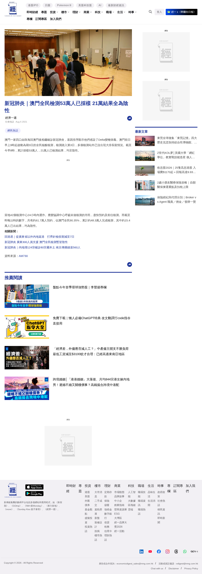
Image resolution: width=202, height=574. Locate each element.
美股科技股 (85, 5)
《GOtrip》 (16, 506)
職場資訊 (142, 502)
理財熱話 (108, 537)
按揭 (97, 531)
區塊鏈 (132, 505)
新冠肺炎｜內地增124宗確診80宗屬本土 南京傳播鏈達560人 (42, 247)
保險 (106, 500)
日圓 (47, 5)
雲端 (130, 509)
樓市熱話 (98, 537)
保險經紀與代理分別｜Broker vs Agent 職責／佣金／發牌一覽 (176, 199)
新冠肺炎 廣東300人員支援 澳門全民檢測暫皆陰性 (36, 242)
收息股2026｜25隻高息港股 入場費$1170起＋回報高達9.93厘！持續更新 (176, 170)
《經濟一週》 (50, 509)
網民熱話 (12, 130)
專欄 (29, 19)
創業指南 (119, 505)
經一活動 (119, 531)
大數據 (132, 500)
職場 (109, 12)
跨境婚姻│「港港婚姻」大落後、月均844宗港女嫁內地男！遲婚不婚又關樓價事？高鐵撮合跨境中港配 (91, 382)
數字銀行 (108, 515)
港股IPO (33, 5)
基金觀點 (88, 511)
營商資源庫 (120, 509)
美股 (87, 496)
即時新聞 (161, 520)
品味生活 (151, 494)
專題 (44, 12)
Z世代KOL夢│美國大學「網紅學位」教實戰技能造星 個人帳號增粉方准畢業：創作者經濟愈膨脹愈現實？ (177, 155)
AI (100, 5)
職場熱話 (142, 511)
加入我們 (55, 19)
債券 (87, 505)
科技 (98, 12)
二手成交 (98, 502)
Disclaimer (174, 568)
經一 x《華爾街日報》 (183, 12)
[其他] (129, 118)
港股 (87, 492)
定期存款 (108, 494)
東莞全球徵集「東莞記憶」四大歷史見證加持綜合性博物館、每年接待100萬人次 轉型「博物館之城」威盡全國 (177, 140)
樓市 (64, 12)
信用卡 (108, 531)
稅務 (106, 526)
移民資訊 (161, 511)
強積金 (108, 509)
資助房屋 (98, 511)
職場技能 (142, 494)
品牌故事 (119, 496)
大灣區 (118, 518)
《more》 (9, 509)
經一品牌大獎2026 (120, 524)
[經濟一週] (13, 9)
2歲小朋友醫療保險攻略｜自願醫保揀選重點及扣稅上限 (176, 185)
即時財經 (32, 12)
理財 (75, 12)
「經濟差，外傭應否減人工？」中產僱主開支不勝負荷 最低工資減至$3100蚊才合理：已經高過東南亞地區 (91, 351)
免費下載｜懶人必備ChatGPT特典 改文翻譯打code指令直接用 (92, 320)
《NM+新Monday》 (33, 506)
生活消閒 (151, 502)
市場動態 (119, 492)
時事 (131, 12)
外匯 (87, 500)
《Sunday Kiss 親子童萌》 (29, 509)
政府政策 (161, 494)
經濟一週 (11, 117)
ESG (117, 513)
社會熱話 (9, 122)
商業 (86, 12)
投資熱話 (88, 528)
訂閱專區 (41, 19)
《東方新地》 (52, 506)
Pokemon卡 (64, 5)
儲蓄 (106, 505)
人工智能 (132, 494)
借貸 (106, 522)
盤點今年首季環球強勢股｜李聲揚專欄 (80, 287)
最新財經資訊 (116, 5)
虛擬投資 (88, 520)
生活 (120, 12)
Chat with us (157, 568)
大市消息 (98, 494)
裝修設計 (98, 524)
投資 (53, 12)
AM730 (23, 256)
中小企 (118, 500)
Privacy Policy (191, 568)
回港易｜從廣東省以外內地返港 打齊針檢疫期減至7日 (39, 236)
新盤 (97, 518)
